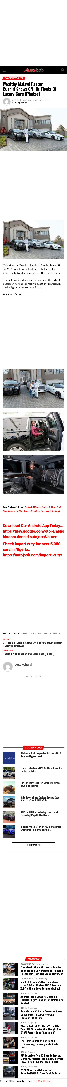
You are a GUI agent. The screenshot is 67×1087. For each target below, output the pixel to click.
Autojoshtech (21, 102)
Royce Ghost (26, 269)
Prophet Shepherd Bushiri (34, 265)
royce (57, 634)
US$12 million (33, 287)
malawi (36, 634)
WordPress (44, 1081)
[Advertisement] (33, 33)
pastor (47, 634)
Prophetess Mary (18, 273)
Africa (26, 634)
